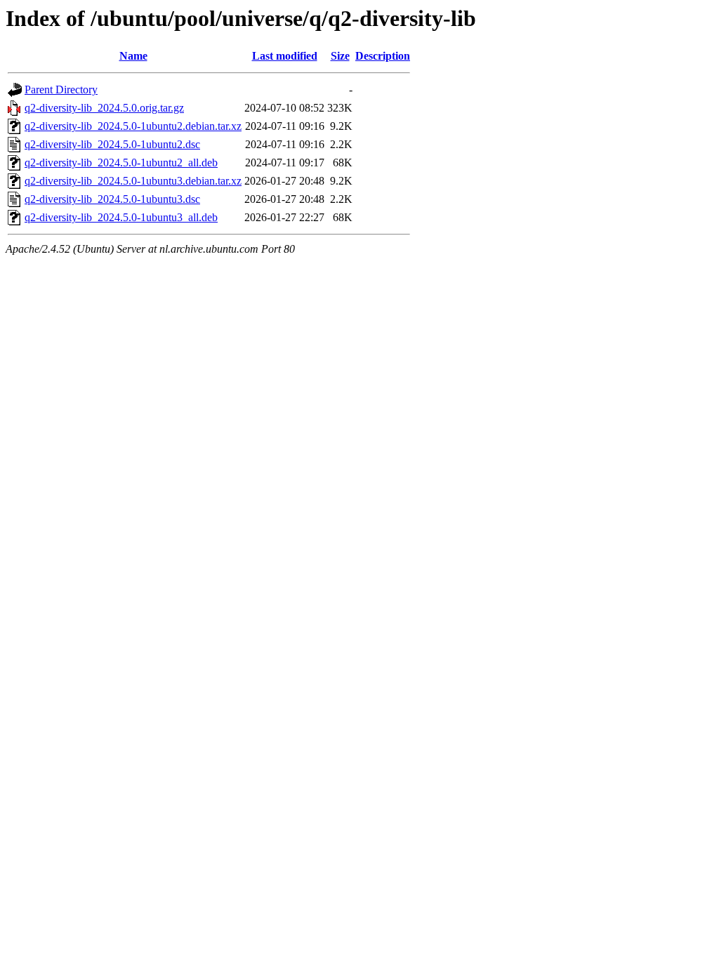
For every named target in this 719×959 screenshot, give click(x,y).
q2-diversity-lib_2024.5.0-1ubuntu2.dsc (112, 144)
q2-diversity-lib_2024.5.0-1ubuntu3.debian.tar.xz (133, 181)
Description (382, 56)
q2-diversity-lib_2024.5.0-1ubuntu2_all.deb (121, 162)
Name (133, 56)
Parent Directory (61, 89)
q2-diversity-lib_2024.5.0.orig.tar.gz (104, 108)
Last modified (284, 56)
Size (340, 56)
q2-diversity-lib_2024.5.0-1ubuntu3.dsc (112, 199)
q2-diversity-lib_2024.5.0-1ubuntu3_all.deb (121, 217)
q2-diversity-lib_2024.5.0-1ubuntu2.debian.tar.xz (133, 126)
